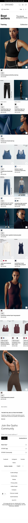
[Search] (20, 5)
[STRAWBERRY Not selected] (4, 261)
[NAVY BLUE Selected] (1, 230)
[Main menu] (2, 4)
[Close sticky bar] (26, 1)
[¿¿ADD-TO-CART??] (26, 67)
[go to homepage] (9, 4)
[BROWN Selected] (1, 393)
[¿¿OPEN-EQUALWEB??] (3, 493)
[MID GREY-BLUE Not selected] (4, 338)
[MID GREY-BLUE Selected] (1, 136)
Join (4, 438)
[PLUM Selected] (1, 311)
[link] (23, 5)
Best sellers (4, 406)
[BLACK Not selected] (17, 338)
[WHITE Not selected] (18, 166)
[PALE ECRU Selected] (1, 261)
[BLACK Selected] (1, 70)
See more (3, 418)
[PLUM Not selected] (6, 261)
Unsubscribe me (23, 438)
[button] (26, 5)
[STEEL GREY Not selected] (18, 201)
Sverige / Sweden (8, 466)
